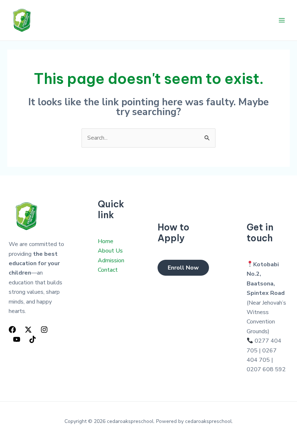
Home (105, 241)
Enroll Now (183, 268)
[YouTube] (16, 339)
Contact (108, 270)
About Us (110, 251)
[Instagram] (44, 329)
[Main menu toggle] (282, 20)
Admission (111, 260)
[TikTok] (32, 339)
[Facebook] (12, 329)
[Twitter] (28, 329)
